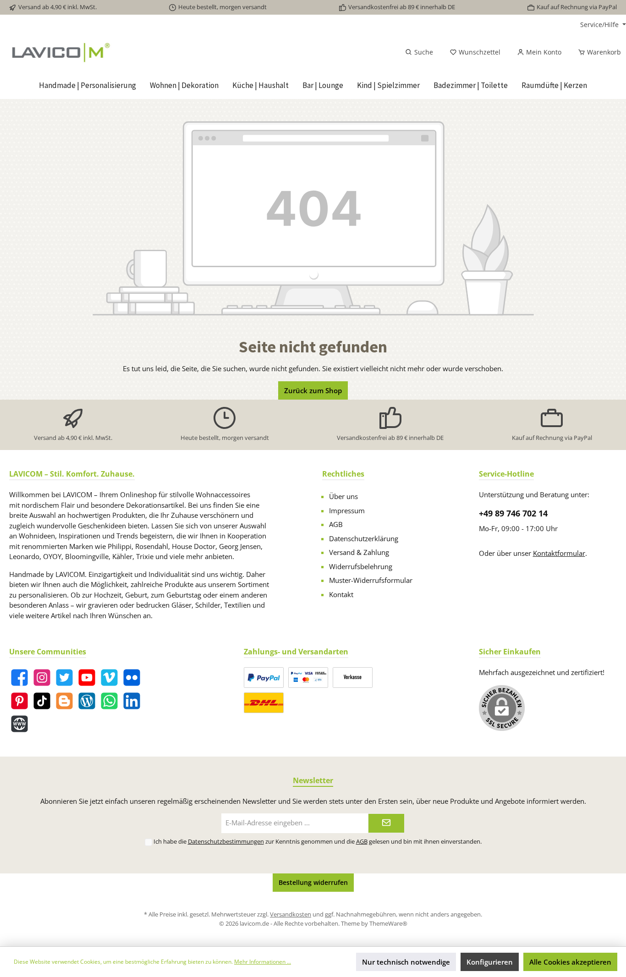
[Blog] (87, 701)
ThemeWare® (388, 923)
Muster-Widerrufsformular (370, 580)
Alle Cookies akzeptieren (570, 961)
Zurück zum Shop (313, 390)
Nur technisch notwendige (406, 961)
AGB (336, 524)
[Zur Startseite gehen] (108, 52)
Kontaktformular (559, 553)
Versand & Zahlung (359, 552)
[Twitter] (64, 677)
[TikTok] (42, 701)
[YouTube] (87, 677)
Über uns (343, 496)
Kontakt (341, 594)
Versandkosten (290, 914)
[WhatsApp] (109, 701)
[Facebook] (19, 677)
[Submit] (386, 823)
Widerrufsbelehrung (360, 566)
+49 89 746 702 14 (513, 513)
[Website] (19, 724)
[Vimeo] (109, 677)
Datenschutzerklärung (363, 538)
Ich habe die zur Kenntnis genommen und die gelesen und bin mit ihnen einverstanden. (318, 841)
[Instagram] (42, 677)
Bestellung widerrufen (313, 882)
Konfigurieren (490, 961)
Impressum (347, 510)
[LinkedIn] (131, 701)
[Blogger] (64, 701)
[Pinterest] (19, 701)
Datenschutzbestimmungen (226, 841)
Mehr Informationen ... (262, 962)
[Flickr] (131, 677)
